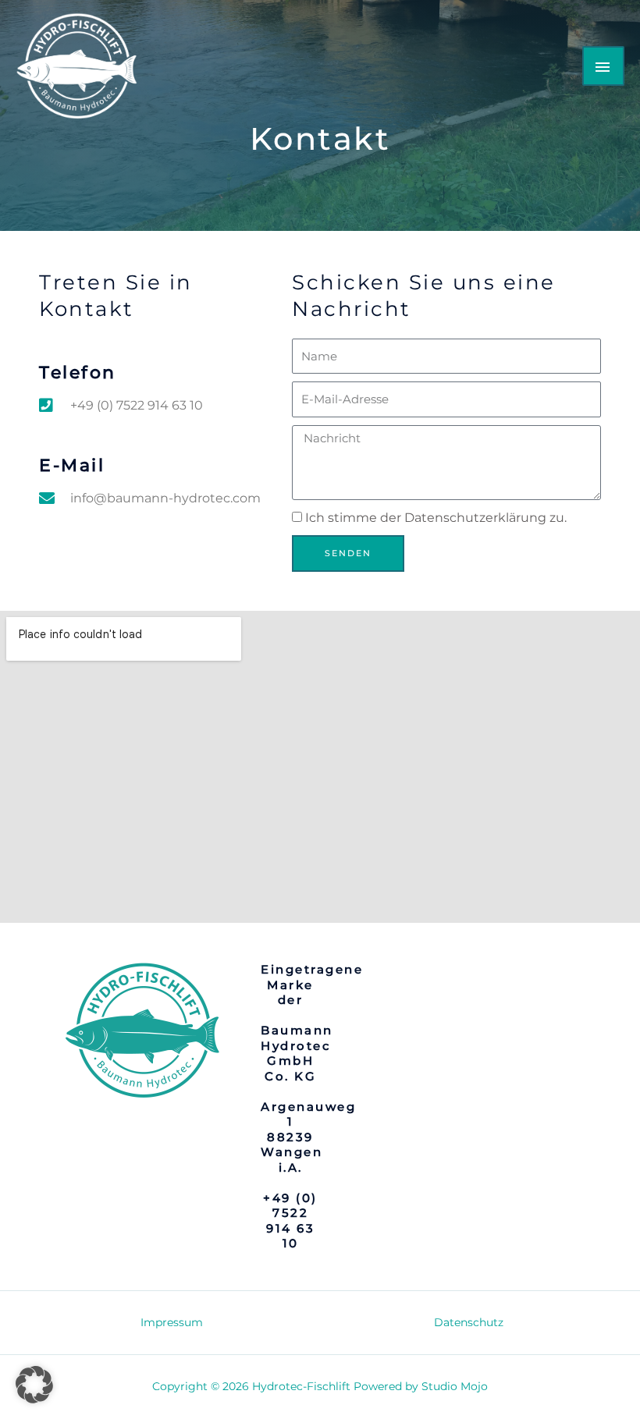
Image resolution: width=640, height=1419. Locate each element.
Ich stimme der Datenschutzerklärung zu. (436, 517)
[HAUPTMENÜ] (603, 65)
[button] (34, 1384)
